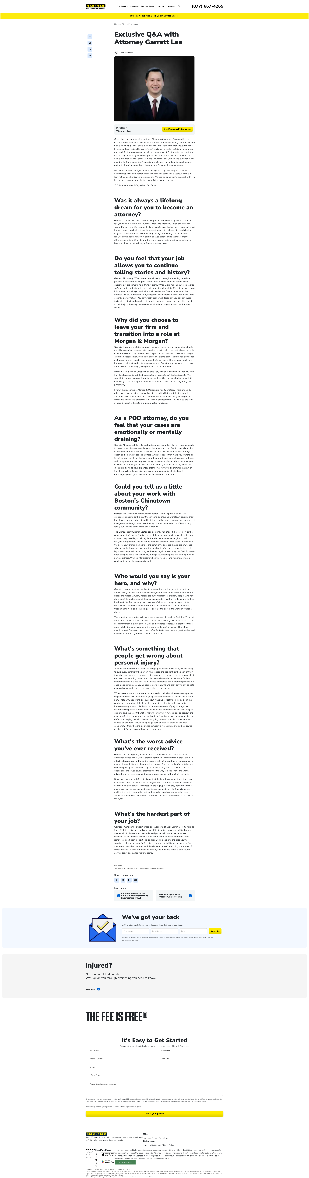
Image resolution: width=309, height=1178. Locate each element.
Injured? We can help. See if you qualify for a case (154, 16)
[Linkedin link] (96, 1165)
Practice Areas (147, 6)
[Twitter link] (96, 1154)
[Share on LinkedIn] (90, 49)
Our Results (122, 6)
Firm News (133, 24)
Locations (134, 6)
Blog (124, 24)
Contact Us (163, 1138)
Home (116, 24)
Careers (155, 1138)
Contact (171, 6)
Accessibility (148, 1145)
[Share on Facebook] (90, 36)
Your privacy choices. (125, 1162)
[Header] (95, 6)
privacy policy (136, 1107)
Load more (90, 989)
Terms (116, 1107)
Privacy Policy (151, 937)
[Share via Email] (90, 55)
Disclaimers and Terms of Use (142, 1177)
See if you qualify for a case (177, 129)
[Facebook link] (96, 1156)
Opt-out (157, 1145)
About (161, 6)
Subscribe (215, 931)
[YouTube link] (96, 1159)
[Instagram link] (96, 1162)
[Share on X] (90, 43)
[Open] (179, 6)
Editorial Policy (168, 1145)
